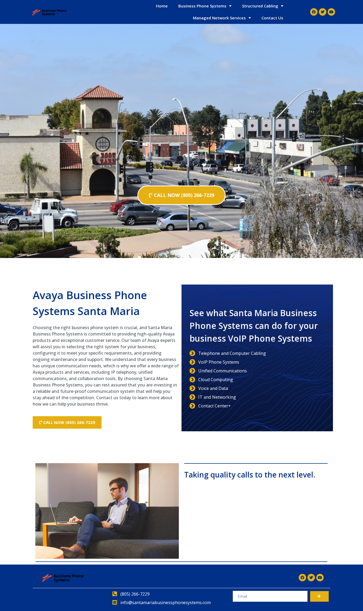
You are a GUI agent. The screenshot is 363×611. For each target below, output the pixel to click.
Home (162, 5)
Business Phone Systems (202, 5)
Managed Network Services (219, 17)
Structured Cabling (260, 5)
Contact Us (272, 17)
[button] (181, 195)
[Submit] (319, 596)
